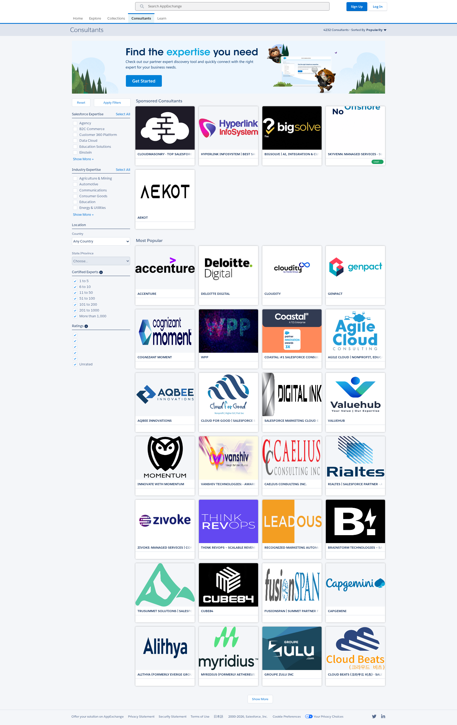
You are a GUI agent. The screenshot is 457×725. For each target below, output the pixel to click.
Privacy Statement (141, 716)
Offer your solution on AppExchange (97, 716)
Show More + (83, 159)
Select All (123, 114)
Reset (81, 102)
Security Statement (172, 716)
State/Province (83, 253)
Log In (378, 6)
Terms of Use (200, 716)
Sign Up (357, 6)
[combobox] (232, 6)
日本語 (218, 716)
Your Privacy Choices (328, 716)
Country (77, 233)
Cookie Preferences (287, 716)
